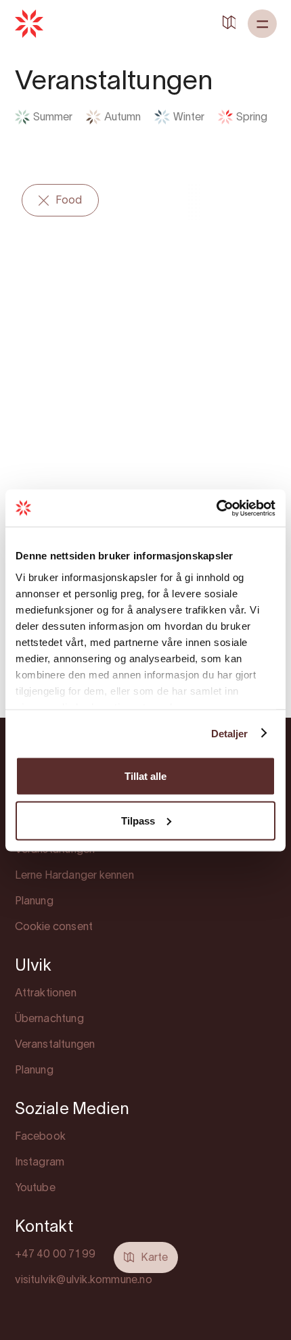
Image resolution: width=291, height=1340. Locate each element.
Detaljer (229, 733)
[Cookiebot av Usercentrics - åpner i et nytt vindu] (216, 508)
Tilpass (138, 820)
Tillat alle (145, 776)
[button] (262, 23)
